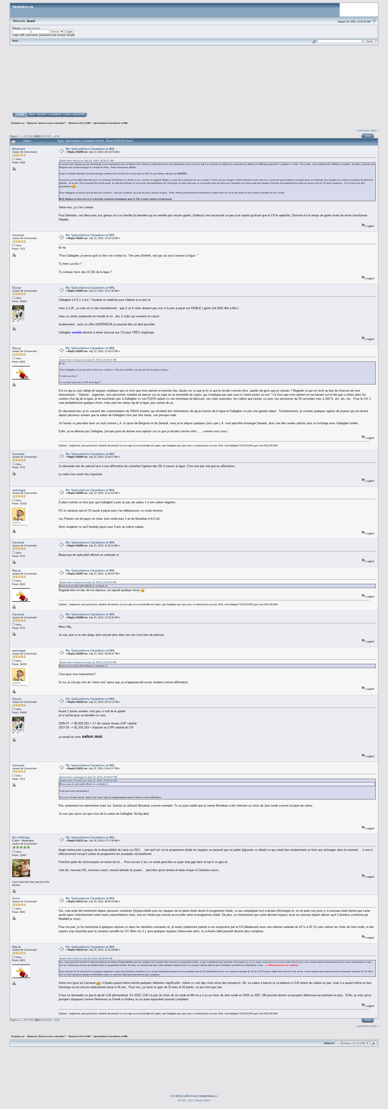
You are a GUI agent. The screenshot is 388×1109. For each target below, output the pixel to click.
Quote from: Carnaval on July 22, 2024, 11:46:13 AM (87, 582)
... (22, 136)
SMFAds (179, 1096)
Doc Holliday (21, 837)
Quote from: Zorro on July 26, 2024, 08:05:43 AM (85, 958)
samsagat (18, 490)
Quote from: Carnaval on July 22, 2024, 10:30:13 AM (87, 360)
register (35, 28)
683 (49, 136)
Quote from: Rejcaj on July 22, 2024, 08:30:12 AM (86, 160)
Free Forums (192, 1096)
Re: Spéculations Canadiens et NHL (90, 149)
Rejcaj (16, 348)
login (24, 28)
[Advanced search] (314, 41)
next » (374, 130)
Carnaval (18, 235)
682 (43, 136)
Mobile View (207, 1096)
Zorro (16, 898)
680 (31, 136)
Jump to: (329, 1043)
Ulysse (16, 287)
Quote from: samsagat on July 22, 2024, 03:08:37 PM (88, 777)
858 (57, 136)
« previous (362, 130)
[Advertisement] (194, 79)
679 (26, 136)
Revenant (18, 149)
